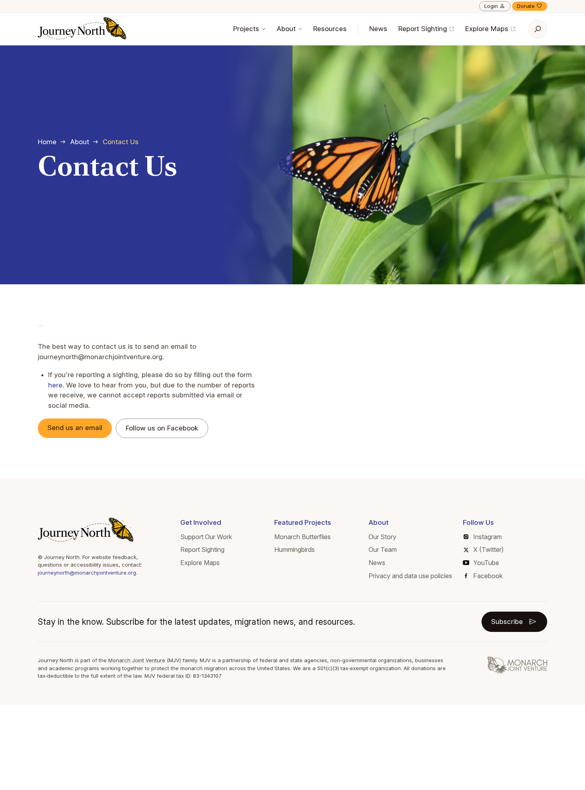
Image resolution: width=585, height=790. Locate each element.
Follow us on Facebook (162, 428)
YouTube (486, 563)
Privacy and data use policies (410, 576)
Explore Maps (487, 29)
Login (491, 6)
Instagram (487, 537)
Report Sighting (423, 29)
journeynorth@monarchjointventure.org (87, 572)
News (378, 29)
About (287, 29)
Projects (247, 29)
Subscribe (507, 622)
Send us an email (74, 428)
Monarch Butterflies (302, 537)
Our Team (383, 549)
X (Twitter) (488, 549)
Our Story (382, 537)
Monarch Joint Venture (136, 660)
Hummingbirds (294, 549)
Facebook (488, 576)
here (55, 385)
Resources (330, 29)
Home (47, 142)
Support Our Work (206, 537)
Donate (526, 6)
